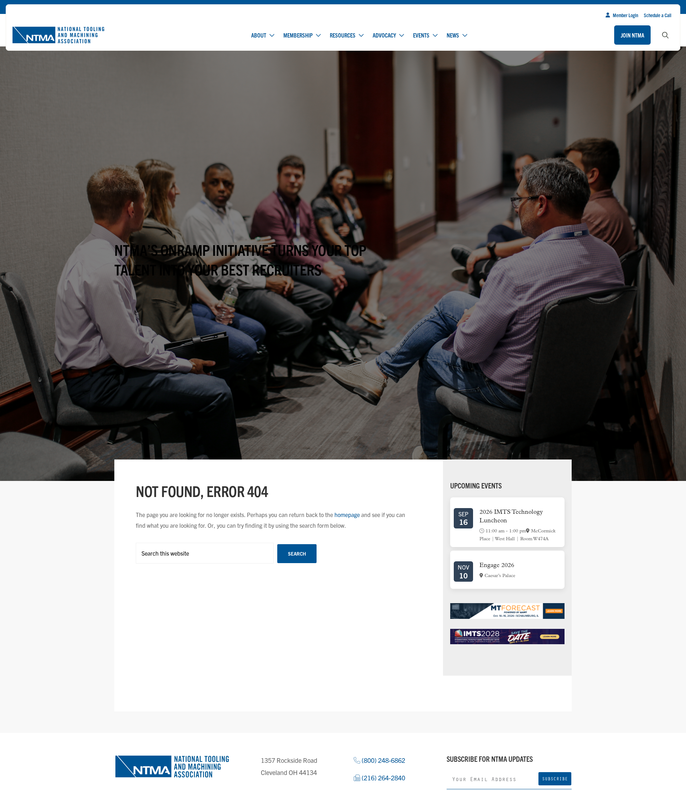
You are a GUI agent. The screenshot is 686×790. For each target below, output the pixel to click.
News (453, 35)
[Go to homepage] (58, 35)
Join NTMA (632, 35)
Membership (298, 35)
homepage (347, 514)
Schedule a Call (657, 15)
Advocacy (384, 35)
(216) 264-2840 (382, 778)
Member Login (625, 15)
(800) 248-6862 (382, 760)
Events (421, 35)
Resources (343, 35)
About (258, 35)
